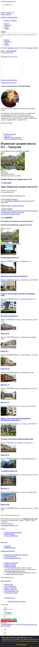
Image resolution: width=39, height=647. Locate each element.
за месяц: (32, 48)
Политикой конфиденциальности (14, 571)
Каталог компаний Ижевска (13, 532)
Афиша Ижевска (9, 534)
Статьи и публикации (11, 536)
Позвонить (4, 214)
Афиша (6, 28)
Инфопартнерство (10, 547)
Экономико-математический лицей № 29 (14, 276)
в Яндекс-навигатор (17, 212)
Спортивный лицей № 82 (9, 471)
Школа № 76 (5, 385)
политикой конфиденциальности (28, 641)
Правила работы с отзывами (16, 601)
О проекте (7, 546)
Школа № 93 (5, 333)
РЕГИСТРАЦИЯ (11, 51)
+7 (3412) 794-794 (6, 624)
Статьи (6, 27)
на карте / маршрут (6, 209)
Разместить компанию (11, 563)
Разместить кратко (10, 564)
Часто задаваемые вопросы (12, 558)
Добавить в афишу (10, 566)
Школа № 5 (4, 351)
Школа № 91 (5, 455)
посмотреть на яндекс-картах (21, 211)
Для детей (7, 136)
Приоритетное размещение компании (16, 555)
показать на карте (6, 211)
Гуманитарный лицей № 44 (10, 257)
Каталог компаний (10, 134)
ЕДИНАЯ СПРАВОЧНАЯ (9, 17)
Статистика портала (10, 556)
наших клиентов (8, 82)
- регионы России (9, 80)
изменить (6, 14)
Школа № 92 (5, 402)
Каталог (6, 23)
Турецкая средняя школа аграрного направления (17, 439)
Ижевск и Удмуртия (10, 20)
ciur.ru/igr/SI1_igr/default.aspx (13, 201)
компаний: (13, 48)
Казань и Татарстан (10, 588)
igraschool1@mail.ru (11, 199)
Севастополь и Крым (10, 593)
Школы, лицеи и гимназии (12, 137)
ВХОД (3, 51)
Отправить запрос (14, 214)
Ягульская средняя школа (9, 316)
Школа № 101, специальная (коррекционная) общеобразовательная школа (15, 419)
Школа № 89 (5, 504)
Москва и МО (8, 584)
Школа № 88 (5, 369)
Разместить (7, 25)
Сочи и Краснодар (10, 586)
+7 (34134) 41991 (6, 183)
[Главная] (4, 132)
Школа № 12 (5, 488)
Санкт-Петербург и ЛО (11, 591)
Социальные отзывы (9, 525)
